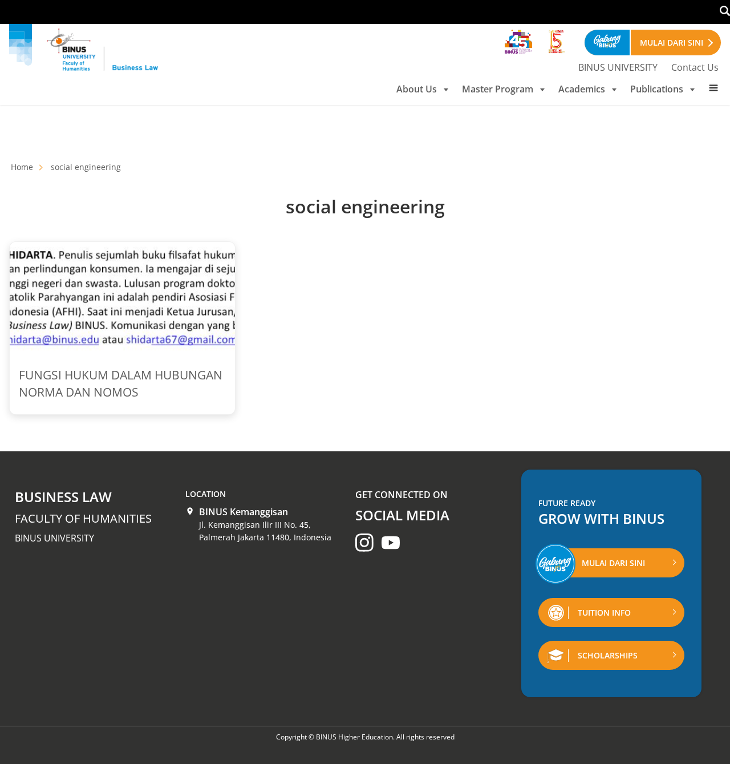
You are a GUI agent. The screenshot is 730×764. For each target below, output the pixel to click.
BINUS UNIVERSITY (618, 67)
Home (22, 166)
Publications (656, 89)
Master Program (497, 89)
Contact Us (695, 67)
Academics (581, 89)
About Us (416, 89)
